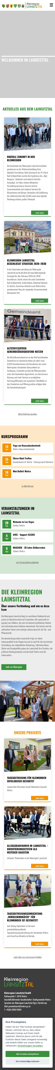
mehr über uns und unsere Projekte (28, 957)
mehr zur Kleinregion (14, 666)
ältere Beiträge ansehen (27, 414)
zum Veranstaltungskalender (27, 562)
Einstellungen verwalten (30, 1045)
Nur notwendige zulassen (27, 1061)
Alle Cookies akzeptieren (27, 1054)
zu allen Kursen (27, 486)
